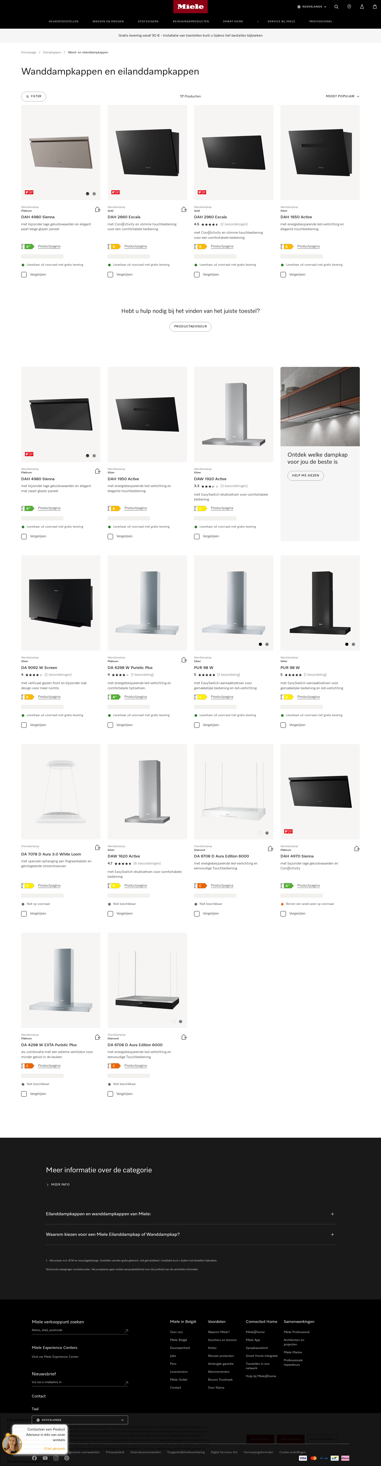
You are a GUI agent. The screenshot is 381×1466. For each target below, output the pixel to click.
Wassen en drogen (108, 21)
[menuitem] (66, 21)
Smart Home (233, 21)
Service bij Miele (281, 21)
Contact (175, 1387)
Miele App (253, 1340)
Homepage (28, 52)
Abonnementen (219, 1371)
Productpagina (49, 246)
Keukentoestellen (63, 21)
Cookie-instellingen (322, 1439)
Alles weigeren (290, 1439)
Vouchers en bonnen (222, 1340)
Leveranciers (179, 1371)
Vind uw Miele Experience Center (55, 1356)
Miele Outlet (178, 1379)
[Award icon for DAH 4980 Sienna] (29, 192)
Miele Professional (296, 1332)
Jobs (173, 1356)
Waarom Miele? (219, 1332)
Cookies (45, 1461)
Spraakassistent (257, 1348)
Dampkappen (52, 52)
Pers (173, 1363)
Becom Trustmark (220, 1379)
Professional (320, 21)
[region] (190, 1439)
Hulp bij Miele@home (261, 1376)
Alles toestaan (260, 1439)
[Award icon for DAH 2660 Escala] (115, 192)
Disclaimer (14, 1461)
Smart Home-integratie (262, 1356)
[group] (61, 192)
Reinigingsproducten (191, 21)
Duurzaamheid (180, 1348)
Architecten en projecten (294, 1342)
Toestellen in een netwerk (258, 1366)
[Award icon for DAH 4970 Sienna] (288, 831)
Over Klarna (216, 1387)
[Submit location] (126, 1331)
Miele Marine (293, 1352)
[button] (87, 194)
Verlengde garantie (221, 1363)
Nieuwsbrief (44, 1374)
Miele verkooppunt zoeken (58, 1322)
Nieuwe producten (221, 1356)
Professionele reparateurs (293, 1362)
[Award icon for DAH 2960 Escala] (202, 192)
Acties (212, 1348)
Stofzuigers (148, 21)
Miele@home (255, 1332)
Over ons (176, 1332)
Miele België (178, 1340)
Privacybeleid (30, 1461)
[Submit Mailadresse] (126, 1383)
